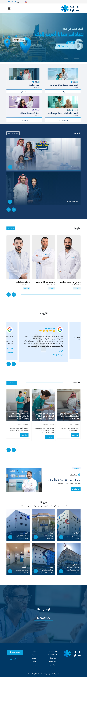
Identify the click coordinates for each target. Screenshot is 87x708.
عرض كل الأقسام (13, 133)
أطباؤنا (34, 654)
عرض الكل (11, 228)
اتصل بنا (18, 2)
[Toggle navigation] (9, 8)
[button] (76, 58)
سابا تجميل (53, 658)
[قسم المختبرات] (24, 78)
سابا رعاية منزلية (53, 654)
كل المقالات (11, 383)
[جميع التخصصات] (63, 78)
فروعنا (34, 651)
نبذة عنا (34, 664)
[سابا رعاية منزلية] (63, 106)
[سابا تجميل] (24, 106)
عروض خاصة (53, 661)
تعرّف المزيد (75, 489)
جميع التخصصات (53, 651)
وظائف (34, 661)
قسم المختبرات (53, 664)
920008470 (44, 617)
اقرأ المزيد (75, 437)
